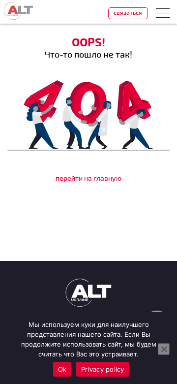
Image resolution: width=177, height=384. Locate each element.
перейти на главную (88, 178)
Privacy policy (102, 369)
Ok (62, 369)
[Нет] (164, 349)
